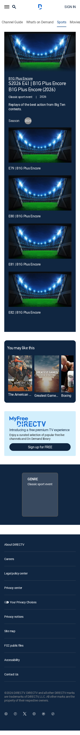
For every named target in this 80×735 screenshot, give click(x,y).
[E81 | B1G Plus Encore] (40, 241)
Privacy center (13, 588)
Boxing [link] (66, 395)
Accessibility (12, 660)
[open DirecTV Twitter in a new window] (24, 713)
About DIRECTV (14, 544)
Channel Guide (12, 22)
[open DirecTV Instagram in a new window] (34, 713)
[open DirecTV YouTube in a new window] (43, 713)
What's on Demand (40, 22)
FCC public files (13, 645)
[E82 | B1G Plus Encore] (40, 289)
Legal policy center (16, 573)
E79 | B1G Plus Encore (24, 168)
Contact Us (11, 674)
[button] (6, 6)
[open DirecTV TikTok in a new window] (53, 713)
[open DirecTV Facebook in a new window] (15, 713)
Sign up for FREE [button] (40, 447)
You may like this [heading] (20, 348)
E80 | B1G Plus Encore (24, 216)
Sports (61, 22)
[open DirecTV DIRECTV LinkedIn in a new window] (6, 713)
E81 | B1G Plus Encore (24, 264)
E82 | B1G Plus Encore (24, 312)
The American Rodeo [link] (23, 394)
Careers (9, 559)
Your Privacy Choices (23, 602)
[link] (20, 373)
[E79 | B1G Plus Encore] (40, 145)
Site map (9, 631)
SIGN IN (70, 6)
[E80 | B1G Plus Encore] (40, 193)
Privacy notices (13, 617)
